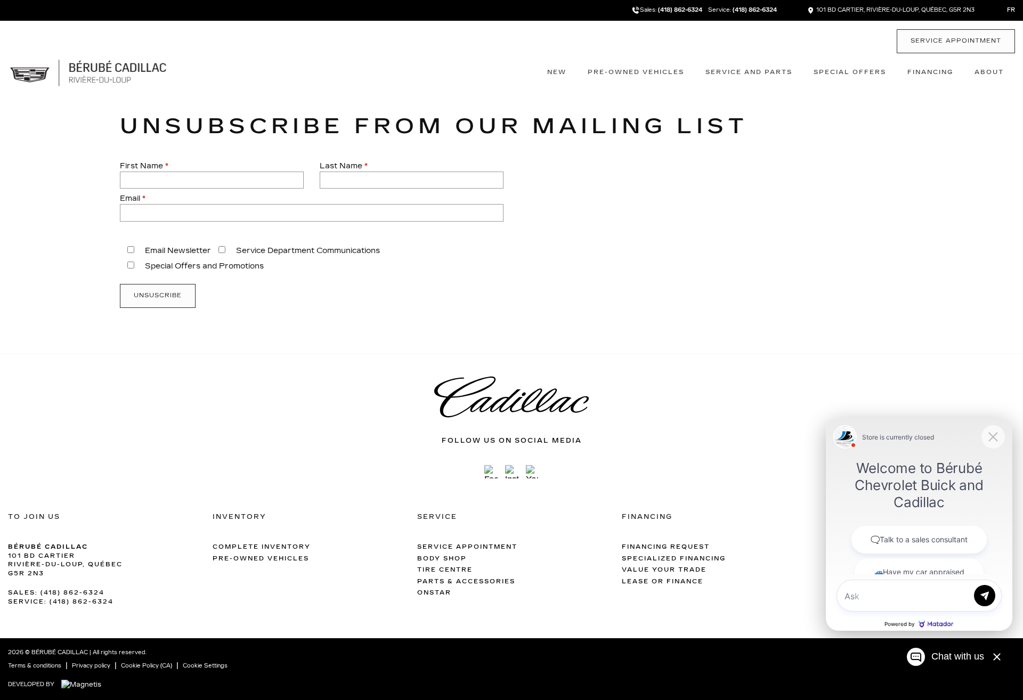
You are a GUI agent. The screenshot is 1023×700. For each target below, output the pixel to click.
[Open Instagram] (511, 471)
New (556, 72)
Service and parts (748, 72)
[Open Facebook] (491, 471)
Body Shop (442, 558)
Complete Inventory (262, 546)
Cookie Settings (205, 666)
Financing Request (666, 546)
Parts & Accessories (466, 581)
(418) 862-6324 (680, 10)
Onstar (434, 592)
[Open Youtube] (532, 471)
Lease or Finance (662, 581)
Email (132, 198)
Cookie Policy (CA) (146, 666)
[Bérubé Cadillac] (88, 71)
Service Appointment (956, 40)
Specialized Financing (674, 558)
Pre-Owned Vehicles (636, 72)
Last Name (344, 165)
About (989, 72)
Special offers (850, 72)
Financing (930, 72)
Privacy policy (91, 666)
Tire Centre (445, 569)
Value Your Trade (664, 569)
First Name (144, 165)
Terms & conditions (34, 666)
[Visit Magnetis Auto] (84, 684)
